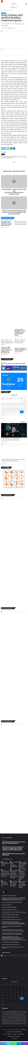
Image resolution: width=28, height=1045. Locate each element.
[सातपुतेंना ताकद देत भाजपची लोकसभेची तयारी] (5, 884)
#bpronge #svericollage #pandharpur (9, 895)
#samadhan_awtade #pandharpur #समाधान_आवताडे (11, 902)
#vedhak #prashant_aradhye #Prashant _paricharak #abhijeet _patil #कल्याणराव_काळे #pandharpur (14, 157)
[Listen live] (3, 368)
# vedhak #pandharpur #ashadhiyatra (9, 909)
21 (18, 409)
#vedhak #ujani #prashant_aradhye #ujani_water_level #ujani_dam (13, 947)
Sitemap (18, 1036)
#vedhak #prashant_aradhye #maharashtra (10, 944)
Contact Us (15, 1034)
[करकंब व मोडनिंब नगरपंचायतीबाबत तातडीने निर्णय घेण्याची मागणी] (14, 865)
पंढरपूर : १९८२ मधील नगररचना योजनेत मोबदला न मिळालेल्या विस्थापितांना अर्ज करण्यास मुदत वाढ (6, 350)
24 (3, 411)
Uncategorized (9, 10)
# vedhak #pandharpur (6, 904)
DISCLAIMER (21, 1034)
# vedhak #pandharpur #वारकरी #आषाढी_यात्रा (10, 942)
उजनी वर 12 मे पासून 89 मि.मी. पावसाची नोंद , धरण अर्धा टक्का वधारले (21, 350)
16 (25, 406)
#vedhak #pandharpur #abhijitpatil (9, 907)
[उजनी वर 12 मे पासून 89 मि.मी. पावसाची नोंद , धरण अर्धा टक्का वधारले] (21, 343)
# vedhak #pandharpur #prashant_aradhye (10, 914)
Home (3, 10)
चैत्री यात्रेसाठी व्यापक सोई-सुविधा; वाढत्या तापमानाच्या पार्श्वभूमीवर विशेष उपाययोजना (6, 223)
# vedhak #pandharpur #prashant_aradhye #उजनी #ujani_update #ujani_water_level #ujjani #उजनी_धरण (12, 934)
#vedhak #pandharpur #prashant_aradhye (10, 917)
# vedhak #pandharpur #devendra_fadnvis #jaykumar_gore (14, 912)
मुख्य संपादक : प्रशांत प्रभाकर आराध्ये (14, 171)
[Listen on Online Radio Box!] (25, 368)
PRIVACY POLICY (11, 1036)
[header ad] (14, 7)
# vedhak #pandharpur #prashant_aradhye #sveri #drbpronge (12, 927)
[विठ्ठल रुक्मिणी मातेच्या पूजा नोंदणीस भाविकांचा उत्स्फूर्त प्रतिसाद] (14, 884)
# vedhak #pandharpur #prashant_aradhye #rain (11, 919)
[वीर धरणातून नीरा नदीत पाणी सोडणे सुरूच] (5, 863)
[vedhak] (14, 3)
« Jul (2, 418)
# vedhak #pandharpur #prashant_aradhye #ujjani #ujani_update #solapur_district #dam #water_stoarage (13, 930)
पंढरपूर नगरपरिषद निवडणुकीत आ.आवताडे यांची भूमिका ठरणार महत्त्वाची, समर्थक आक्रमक (20, 332)
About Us (9, 1034)
